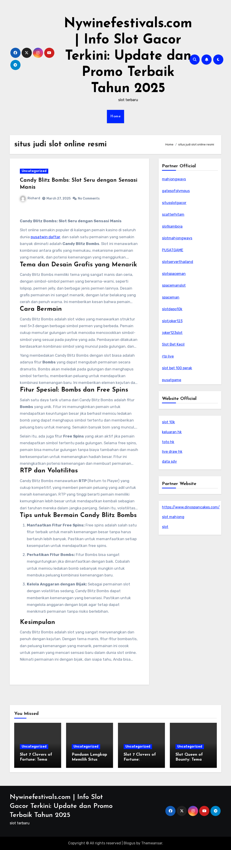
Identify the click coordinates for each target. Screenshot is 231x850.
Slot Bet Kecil (173, 344)
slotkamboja (172, 226)
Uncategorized (34, 171)
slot (165, 527)
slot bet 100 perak (177, 368)
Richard (34, 198)
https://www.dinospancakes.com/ (191, 507)
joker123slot (172, 333)
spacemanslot (174, 285)
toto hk (168, 442)
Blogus (129, 843)
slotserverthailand (177, 262)
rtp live (168, 356)
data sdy (169, 461)
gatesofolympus (176, 191)
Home (115, 116)
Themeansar (151, 843)
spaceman (170, 297)
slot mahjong (173, 517)
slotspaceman (174, 274)
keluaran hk (172, 432)
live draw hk (172, 451)
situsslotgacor (174, 203)
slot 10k (168, 422)
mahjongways (174, 179)
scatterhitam (173, 214)
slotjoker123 (172, 321)
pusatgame (171, 380)
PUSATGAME (172, 250)
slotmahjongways (177, 238)
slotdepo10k (172, 309)
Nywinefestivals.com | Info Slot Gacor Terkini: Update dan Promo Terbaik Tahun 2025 (128, 56)
